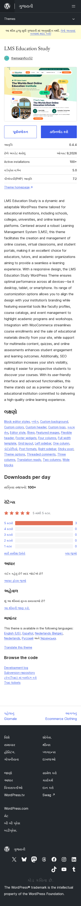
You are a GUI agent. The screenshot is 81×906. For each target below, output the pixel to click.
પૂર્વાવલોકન (20, 132)
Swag (49, 795)
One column (61, 443)
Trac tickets (12, 682)
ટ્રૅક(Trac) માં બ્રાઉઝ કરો (20, 677)
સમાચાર (9, 745)
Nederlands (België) (49, 633)
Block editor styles (17, 421)
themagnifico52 (22, 58)
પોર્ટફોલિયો (10, 449)
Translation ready (29, 459)
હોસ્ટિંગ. (9, 752)
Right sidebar (47, 449)
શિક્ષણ (31, 432)
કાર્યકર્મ (48, 780)
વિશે (7, 737)
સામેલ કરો (50, 773)
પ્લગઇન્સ (49, 752)
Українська (48, 638)
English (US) (12, 633)
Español (27, 633)
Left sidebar (43, 443)
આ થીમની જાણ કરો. (17, 608)
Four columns (47, 438)
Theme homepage (17, 187)
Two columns (52, 459)
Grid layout (25, 443)
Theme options (14, 454)
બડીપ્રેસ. (10, 830)
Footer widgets (26, 438)
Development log (16, 667)
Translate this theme (18, 647)
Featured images (47, 432)
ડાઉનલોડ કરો (59, 132)
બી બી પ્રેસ (12, 823)
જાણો (8, 773)
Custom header (36, 427)
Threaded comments (41, 454)
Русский (27, 638)
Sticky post (66, 449)
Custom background (54, 421)
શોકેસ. (47, 737)
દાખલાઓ (49, 759)
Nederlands (12, 638)
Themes (9, 19)
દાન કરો (48, 788)
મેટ (6, 816)
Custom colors (14, 427)
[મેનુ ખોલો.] (74, 6)
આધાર (8, 780)
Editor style (18, 432)
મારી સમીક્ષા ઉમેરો (14, 553)
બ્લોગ (35, 421)
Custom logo (57, 427)
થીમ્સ (46, 745)
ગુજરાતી (19, 849)
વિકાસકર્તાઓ (13, 788)
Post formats (28, 449)
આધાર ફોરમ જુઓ (15, 580)
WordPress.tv (14, 795)
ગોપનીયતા (11, 759)
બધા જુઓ (71, 553)
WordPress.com (16, 808)
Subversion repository (19, 672)
